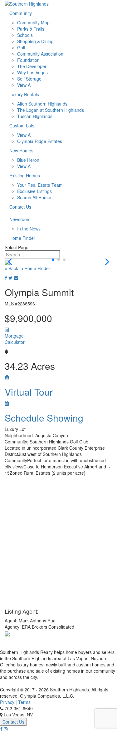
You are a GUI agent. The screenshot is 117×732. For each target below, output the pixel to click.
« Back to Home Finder (27, 268)
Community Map (33, 22)
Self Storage (29, 79)
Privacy (7, 702)
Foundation (28, 60)
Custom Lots (21, 125)
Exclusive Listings (34, 191)
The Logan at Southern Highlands (50, 110)
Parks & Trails (30, 29)
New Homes (21, 150)
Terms (24, 702)
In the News (29, 228)
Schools (25, 35)
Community (20, 13)
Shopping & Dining (35, 41)
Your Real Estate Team (40, 185)
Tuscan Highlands (34, 116)
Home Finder (22, 238)
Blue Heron (28, 160)
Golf (21, 47)
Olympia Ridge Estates (39, 141)
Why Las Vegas (32, 72)
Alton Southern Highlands (42, 104)
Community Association (40, 54)
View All (24, 85)
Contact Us (20, 207)
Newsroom (20, 219)
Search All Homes (34, 197)
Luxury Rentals (24, 94)
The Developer (31, 66)
